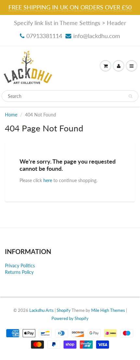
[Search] (130, 96)
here (47, 180)
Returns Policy (19, 272)
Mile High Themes (108, 310)
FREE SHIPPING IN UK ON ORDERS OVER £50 (70, 7)
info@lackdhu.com (96, 35)
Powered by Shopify (70, 318)
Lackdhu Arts (41, 310)
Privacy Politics (20, 265)
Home (11, 114)
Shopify (64, 310)
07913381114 (44, 35)
